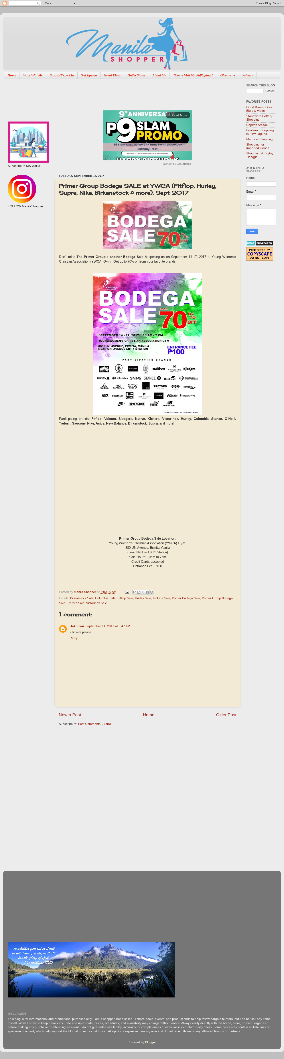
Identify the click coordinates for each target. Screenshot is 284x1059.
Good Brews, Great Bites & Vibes (259, 109)
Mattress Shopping (259, 139)
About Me (159, 75)
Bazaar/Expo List (61, 75)
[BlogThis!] (139, 592)
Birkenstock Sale (81, 598)
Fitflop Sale (125, 598)
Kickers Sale (161, 598)
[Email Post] (126, 592)
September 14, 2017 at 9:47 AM (107, 626)
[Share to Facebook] (147, 592)
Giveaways (227, 75)
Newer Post (70, 714)
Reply (74, 638)
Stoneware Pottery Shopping (259, 117)
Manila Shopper (85, 592)
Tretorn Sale (75, 603)
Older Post (226, 714)
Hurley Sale (143, 598)
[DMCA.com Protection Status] (259, 245)
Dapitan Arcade (257, 125)
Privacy (247, 75)
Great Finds (112, 75)
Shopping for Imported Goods (257, 146)
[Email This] (134, 592)
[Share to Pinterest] (151, 592)
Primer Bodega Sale (186, 598)
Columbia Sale (105, 598)
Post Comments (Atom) (94, 724)
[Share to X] (143, 592)
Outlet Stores (137, 75)
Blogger (150, 1042)
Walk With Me (33, 75)
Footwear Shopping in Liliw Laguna (260, 132)
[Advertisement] (139, 92)
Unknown (77, 626)
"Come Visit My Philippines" (193, 75)
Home (12, 75)
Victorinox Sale (96, 603)
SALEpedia (89, 75)
